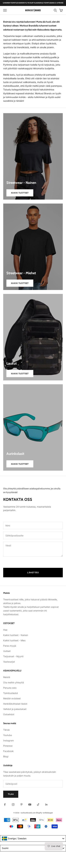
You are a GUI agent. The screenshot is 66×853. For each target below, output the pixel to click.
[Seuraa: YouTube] (29, 804)
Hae (5, 629)
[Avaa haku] (55, 10)
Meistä (6, 677)
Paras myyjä (9, 645)
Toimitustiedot (10, 693)
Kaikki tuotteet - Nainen (15, 635)
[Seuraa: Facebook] (4, 804)
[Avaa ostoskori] (61, 10)
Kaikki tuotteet (20, 192)
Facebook (8, 751)
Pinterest (7, 745)
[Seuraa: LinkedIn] (46, 804)
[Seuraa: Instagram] (13, 804)
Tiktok (6, 729)
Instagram (8, 740)
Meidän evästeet (12, 698)
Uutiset (7, 651)
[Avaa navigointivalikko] (5, 10)
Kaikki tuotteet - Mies (14, 640)
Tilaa (11, 794)
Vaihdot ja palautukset (14, 709)
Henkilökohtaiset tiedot (15, 703)
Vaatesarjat (9, 661)
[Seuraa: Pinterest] (21, 804)
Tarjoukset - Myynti (13, 656)
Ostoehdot (8, 714)
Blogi (5, 756)
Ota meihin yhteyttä (13, 682)
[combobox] (33, 838)
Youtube (7, 735)
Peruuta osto (9, 687)
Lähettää (33, 572)
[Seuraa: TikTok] (38, 804)
